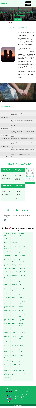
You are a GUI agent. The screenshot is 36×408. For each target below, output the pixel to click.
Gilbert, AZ (6, 280)
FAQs (22, 399)
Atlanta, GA (14, 238)
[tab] (7, 176)
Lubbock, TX (22, 306)
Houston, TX (7, 288)
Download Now (18, 19)
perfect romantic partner (24, 51)
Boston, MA (22, 246)
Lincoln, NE (14, 301)
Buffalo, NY (6, 251)
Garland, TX (22, 275)
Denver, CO (7, 268)
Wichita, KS (22, 373)
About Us (17, 392)
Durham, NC (22, 268)
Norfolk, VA (14, 323)
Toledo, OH (6, 370)
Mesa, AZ (21, 310)
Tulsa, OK (21, 370)
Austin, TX (6, 242)
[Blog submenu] (23, 3)
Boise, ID (14, 246)
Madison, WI (7, 310)
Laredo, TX (14, 297)
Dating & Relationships (14, 22)
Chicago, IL (14, 255)
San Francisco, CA (21, 351)
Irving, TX (6, 293)
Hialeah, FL (14, 284)
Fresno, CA (14, 275)
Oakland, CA (7, 328)
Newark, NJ (7, 323)
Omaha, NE (22, 328)
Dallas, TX (21, 264)
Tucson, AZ (14, 370)
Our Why (17, 394)
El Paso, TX (6, 271)
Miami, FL (6, 314)
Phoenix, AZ (22, 332)
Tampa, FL (21, 364)
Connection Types (4, 22)
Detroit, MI (14, 268)
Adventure (29, 35)
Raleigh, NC (7, 341)
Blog (16, 398)
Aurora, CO (22, 238)
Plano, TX (14, 336)
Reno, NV (14, 341)
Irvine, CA (21, 288)
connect (26, 58)
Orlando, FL (7, 332)
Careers (17, 396)
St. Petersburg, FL (7, 366)
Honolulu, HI (22, 284)
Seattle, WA (7, 360)
